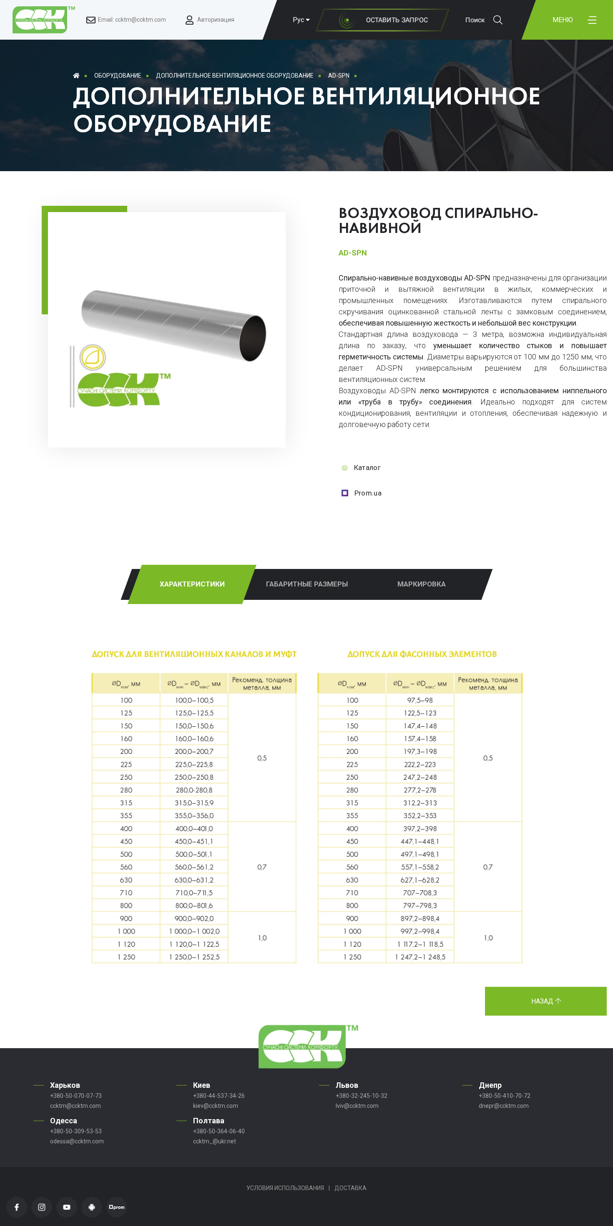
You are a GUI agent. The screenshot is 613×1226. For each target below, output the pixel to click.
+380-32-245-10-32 (361, 1095)
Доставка (350, 1188)
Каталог (367, 467)
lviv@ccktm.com (357, 1105)
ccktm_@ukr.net (214, 1141)
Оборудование (117, 75)
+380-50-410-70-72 (504, 1095)
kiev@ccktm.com (215, 1105)
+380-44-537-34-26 (219, 1095)
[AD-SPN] (167, 413)
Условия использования (285, 1188)
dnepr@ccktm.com (504, 1105)
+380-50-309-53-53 (76, 1131)
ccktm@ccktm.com (75, 1105)
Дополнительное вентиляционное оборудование (235, 75)
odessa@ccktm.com (77, 1141)
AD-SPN (338, 75)
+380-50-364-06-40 (219, 1131)
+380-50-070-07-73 (76, 1095)
